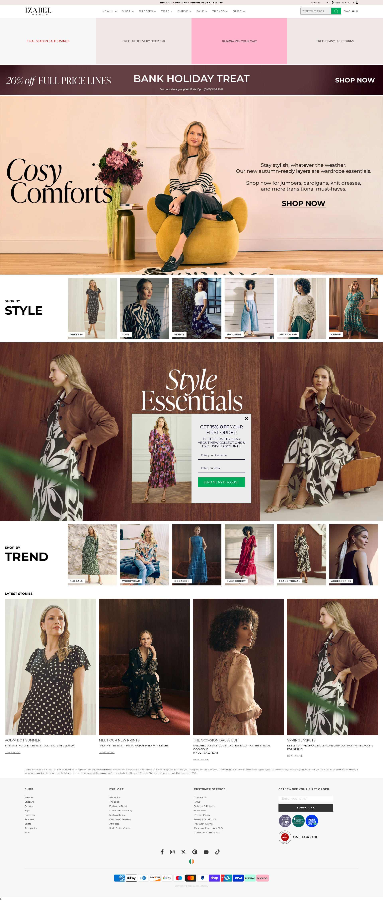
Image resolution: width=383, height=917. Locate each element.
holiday (65, 773)
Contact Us (200, 797)
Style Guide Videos (119, 828)
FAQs (197, 801)
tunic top (40, 773)
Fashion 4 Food (118, 806)
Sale (200, 11)
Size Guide (200, 810)
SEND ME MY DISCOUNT (221, 482)
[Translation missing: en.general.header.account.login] (357, 2)
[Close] (246, 418)
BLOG (237, 11)
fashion (108, 769)
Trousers (29, 819)
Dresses (146, 11)
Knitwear (30, 814)
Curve (183, 11)
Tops (165, 11)
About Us (114, 797)
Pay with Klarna (203, 823)
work (352, 769)
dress (342, 769)
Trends (218, 11)
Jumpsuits (31, 828)
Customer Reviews (120, 819)
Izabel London (200, 886)
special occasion (98, 773)
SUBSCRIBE (306, 807)
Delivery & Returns (204, 806)
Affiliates (114, 823)
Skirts (28, 823)
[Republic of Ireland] (191, 861)
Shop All (29, 801)
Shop (126, 11)
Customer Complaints (207, 832)
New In (108, 11)
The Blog (114, 801)
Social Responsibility (120, 810)
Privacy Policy (202, 814)
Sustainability (117, 814)
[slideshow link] (191, 80)
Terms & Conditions (205, 819)
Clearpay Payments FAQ (208, 828)
